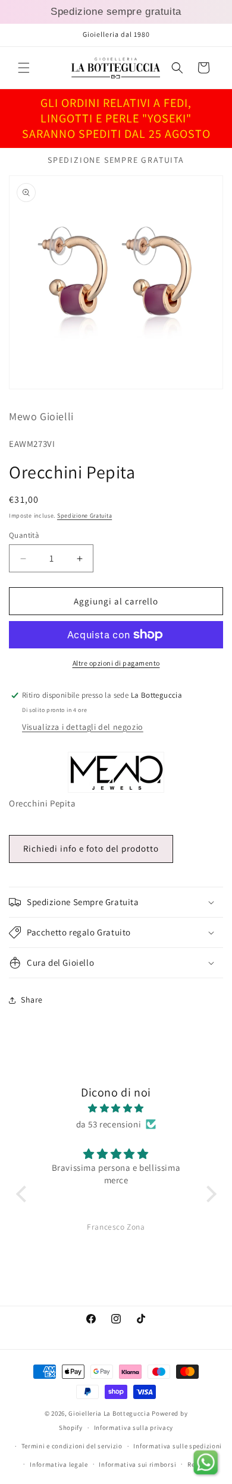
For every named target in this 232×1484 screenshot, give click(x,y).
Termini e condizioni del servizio (72, 1446)
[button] (24, 68)
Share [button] (32, 999)
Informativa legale (59, 1464)
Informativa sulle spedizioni (177, 1446)
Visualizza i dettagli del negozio (82, 726)
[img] (116, 1108)
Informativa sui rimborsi (137, 1464)
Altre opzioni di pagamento (116, 662)
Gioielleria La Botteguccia (109, 1413)
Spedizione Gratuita (84, 515)
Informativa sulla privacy (134, 1427)
